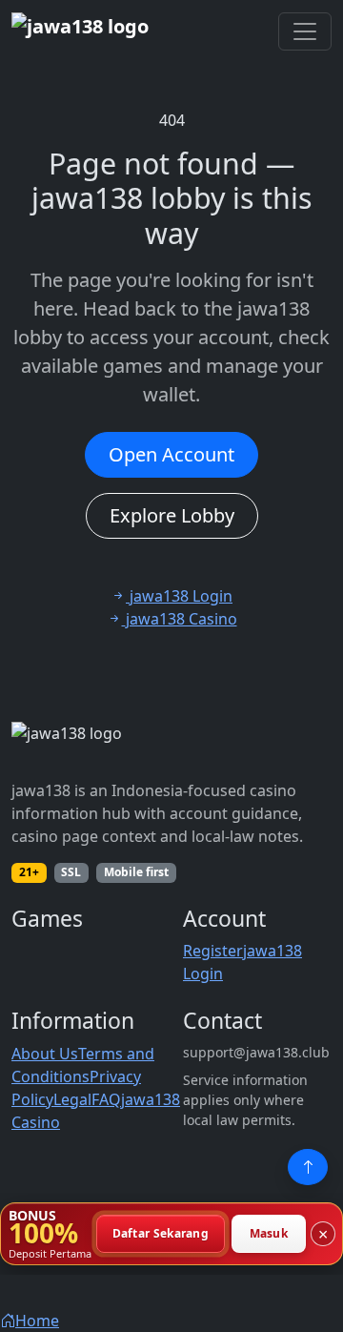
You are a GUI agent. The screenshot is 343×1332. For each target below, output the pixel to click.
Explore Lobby (172, 515)
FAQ (106, 1099)
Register (213, 950)
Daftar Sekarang (161, 1233)
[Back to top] (308, 1167)
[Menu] (305, 31)
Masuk (269, 1233)
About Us (44, 1053)
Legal (72, 1099)
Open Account (171, 454)
